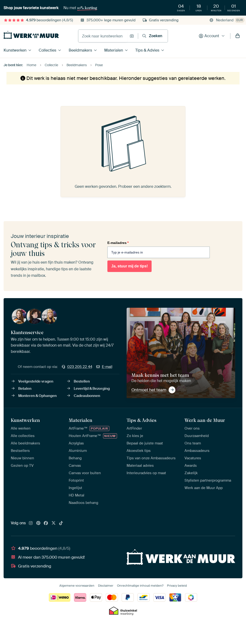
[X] (53, 523)
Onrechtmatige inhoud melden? (140, 586)
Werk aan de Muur (204, 420)
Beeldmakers (80, 50)
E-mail (107, 366)
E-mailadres (118, 243)
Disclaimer (105, 586)
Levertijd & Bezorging (92, 388)
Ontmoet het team (148, 389)
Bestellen (82, 381)
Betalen (24, 388)
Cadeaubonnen (87, 395)
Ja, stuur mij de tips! (129, 266)
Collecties (47, 50)
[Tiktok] (61, 523)
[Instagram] (30, 523)
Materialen (113, 50)
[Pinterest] (38, 523)
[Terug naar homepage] (31, 35)
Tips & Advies (147, 50)
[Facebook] (46, 523)
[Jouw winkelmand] (237, 36)
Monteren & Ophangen (37, 395)
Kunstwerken (15, 50)
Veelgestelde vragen (35, 381)
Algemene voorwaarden (76, 586)
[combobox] (102, 36)
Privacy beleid (177, 586)
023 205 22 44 (79, 366)
